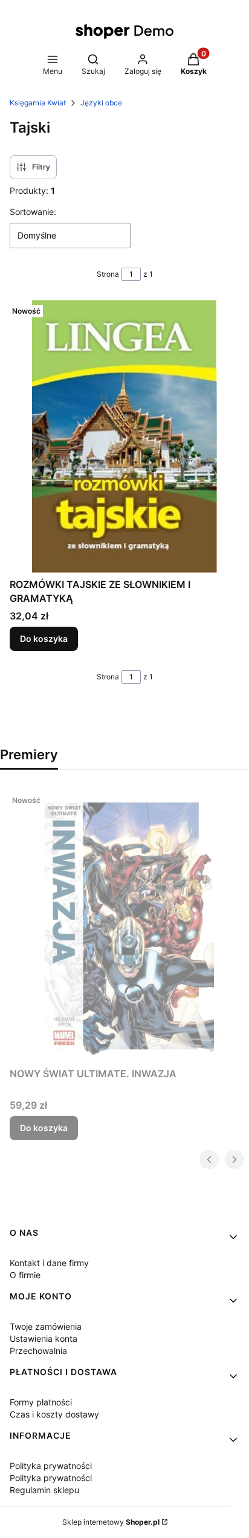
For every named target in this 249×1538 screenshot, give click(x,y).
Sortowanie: (33, 211)
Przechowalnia (38, 1350)
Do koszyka (44, 638)
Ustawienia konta (43, 1338)
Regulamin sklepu (44, 1490)
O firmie (25, 1275)
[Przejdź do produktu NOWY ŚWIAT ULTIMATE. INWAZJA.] (124, 926)
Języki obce (101, 102)
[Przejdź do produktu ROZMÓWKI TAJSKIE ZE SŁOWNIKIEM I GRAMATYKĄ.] (124, 436)
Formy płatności (41, 1402)
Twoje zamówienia (46, 1326)
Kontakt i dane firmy (49, 1263)
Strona (108, 274)
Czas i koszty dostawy (54, 1414)
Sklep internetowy (111, 1521)
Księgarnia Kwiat (38, 102)
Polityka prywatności (51, 1465)
